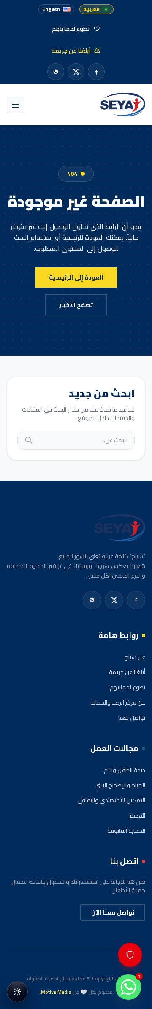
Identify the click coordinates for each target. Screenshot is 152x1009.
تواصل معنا (131, 717)
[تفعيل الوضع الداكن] (17, 991)
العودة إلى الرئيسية (76, 277)
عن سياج (135, 657)
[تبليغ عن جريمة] (130, 955)
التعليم (137, 815)
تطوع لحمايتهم (127, 687)
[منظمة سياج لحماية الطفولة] (122, 104)
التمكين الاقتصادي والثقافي (111, 800)
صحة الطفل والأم (124, 770)
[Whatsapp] (55, 71)
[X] (76, 71)
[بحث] (28, 440)
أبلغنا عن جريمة (127, 672)
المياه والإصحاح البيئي (120, 785)
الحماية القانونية (126, 830)
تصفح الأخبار (76, 304)
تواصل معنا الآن (112, 912)
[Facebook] (96, 71)
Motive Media (56, 992)
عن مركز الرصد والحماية (117, 702)
